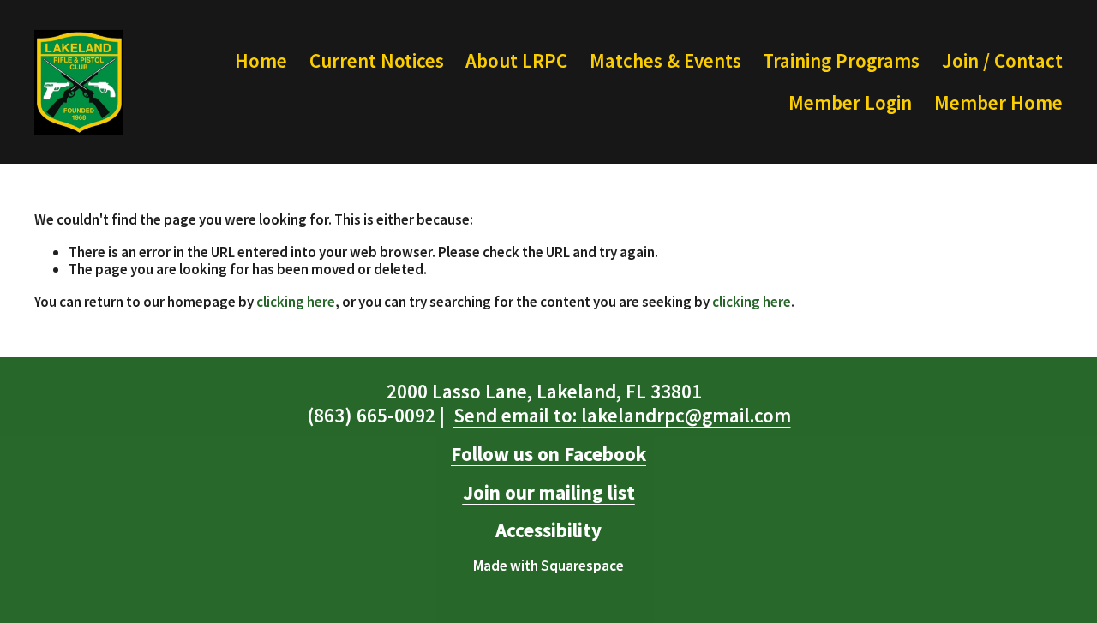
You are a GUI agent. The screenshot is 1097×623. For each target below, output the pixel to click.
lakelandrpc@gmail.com (622, 416)
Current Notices (376, 60)
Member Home (998, 102)
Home (261, 60)
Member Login (850, 102)
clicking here (295, 301)
